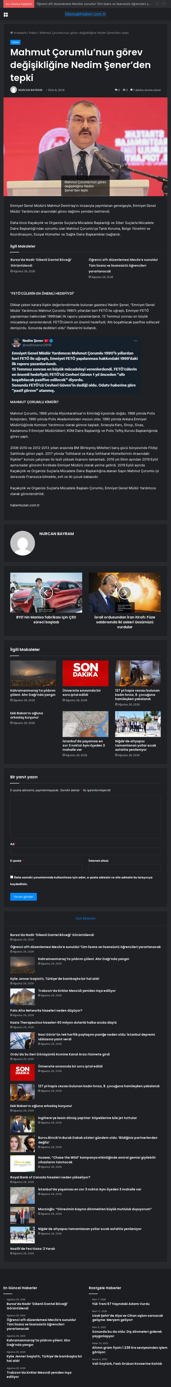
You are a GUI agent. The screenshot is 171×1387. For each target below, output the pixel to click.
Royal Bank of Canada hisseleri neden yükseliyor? (50, 1177)
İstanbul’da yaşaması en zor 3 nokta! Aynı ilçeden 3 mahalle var (84, 745)
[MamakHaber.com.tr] (85, 14)
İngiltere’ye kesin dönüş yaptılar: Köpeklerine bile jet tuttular (87, 1118)
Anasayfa (19, 32)
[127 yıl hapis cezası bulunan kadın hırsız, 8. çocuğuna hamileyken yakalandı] (138, 673)
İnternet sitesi (98, 860)
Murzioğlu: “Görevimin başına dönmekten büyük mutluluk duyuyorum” (95, 1209)
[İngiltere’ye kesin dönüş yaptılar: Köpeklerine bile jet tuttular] (22, 1124)
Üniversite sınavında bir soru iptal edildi (82, 692)
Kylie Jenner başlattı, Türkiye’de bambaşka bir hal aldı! (54, 978)
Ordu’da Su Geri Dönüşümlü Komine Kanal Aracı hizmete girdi (60, 1054)
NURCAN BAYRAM (30, 90)
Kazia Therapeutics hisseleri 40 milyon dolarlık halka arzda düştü (63, 1022)
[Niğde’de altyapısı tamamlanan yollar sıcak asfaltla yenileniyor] (138, 724)
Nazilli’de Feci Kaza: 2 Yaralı (32, 1248)
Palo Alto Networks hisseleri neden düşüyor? (46, 1010)
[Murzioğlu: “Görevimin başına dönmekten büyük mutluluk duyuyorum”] (22, 1215)
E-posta (17, 860)
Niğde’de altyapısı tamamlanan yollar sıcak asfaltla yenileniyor (135, 745)
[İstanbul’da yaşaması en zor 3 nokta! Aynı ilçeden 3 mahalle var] (85, 724)
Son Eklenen (86, 918)
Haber (33, 32)
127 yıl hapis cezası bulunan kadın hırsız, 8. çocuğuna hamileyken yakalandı (137, 694)
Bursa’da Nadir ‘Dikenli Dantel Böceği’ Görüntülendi (52, 935)
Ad (13, 844)
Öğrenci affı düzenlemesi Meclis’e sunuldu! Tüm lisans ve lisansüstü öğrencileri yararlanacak (123, 266)
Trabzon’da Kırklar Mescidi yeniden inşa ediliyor (77, 990)
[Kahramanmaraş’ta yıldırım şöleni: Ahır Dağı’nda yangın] (33, 673)
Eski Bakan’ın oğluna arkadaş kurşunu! (26, 715)
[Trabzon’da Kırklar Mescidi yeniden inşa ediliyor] (22, 996)
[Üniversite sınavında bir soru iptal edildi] (85, 673)
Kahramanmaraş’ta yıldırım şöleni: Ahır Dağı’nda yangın (74, 4)
